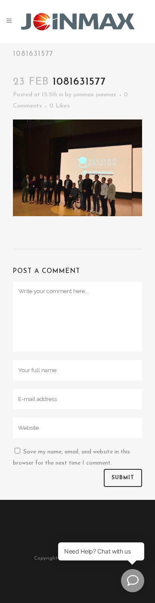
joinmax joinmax (94, 95)
